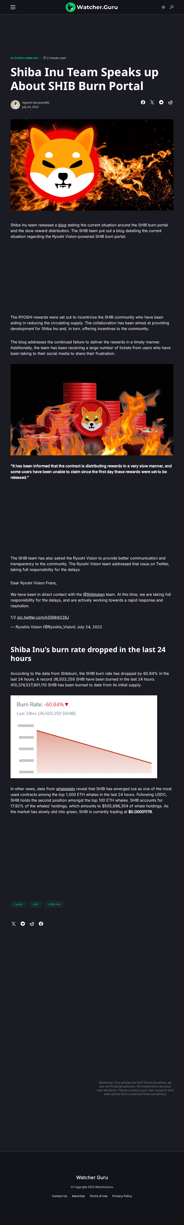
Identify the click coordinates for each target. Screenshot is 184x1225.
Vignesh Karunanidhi (35, 103)
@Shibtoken (94, 594)
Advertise (78, 1196)
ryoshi (18, 904)
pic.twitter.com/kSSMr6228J (43, 617)
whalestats (65, 788)
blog (62, 225)
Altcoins (17, 58)
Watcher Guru (92, 1177)
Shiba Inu (31, 58)
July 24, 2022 (89, 626)
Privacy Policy (122, 1196)
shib (35, 904)
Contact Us (59, 1196)
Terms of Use (99, 1196)
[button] (13, 7)
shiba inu (54, 904)
